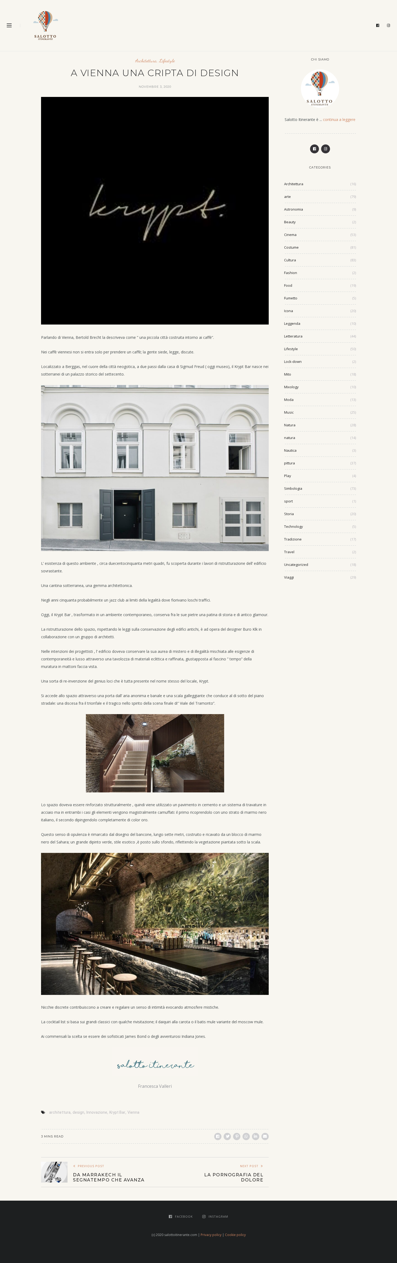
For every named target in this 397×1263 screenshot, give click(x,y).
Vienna (133, 1112)
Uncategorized (296, 564)
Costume (291, 247)
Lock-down (293, 361)
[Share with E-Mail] (265, 1136)
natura (289, 437)
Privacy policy (211, 1234)
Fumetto (290, 298)
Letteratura (293, 336)
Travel (289, 551)
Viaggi (289, 577)
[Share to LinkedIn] (255, 1136)
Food (288, 285)
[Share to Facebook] (217, 1136)
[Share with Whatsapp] (246, 1136)
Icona (288, 310)
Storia (289, 513)
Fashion (290, 272)
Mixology (291, 386)
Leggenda (292, 323)
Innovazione (96, 1112)
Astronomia (293, 209)
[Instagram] (388, 26)
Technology (293, 526)
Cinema (290, 234)
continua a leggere (339, 119)
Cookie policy (235, 1234)
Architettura (146, 60)
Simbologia (293, 488)
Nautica (290, 450)
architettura (59, 1112)
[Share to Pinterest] (236, 1136)
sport (288, 501)
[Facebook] (377, 26)
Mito (287, 374)
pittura (289, 463)
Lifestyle (167, 60)
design (78, 1112)
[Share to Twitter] (227, 1136)
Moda (289, 399)
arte (287, 196)
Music (289, 412)
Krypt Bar (117, 1112)
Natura (289, 425)
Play (287, 475)
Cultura (290, 260)
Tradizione (293, 539)
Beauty (290, 221)
